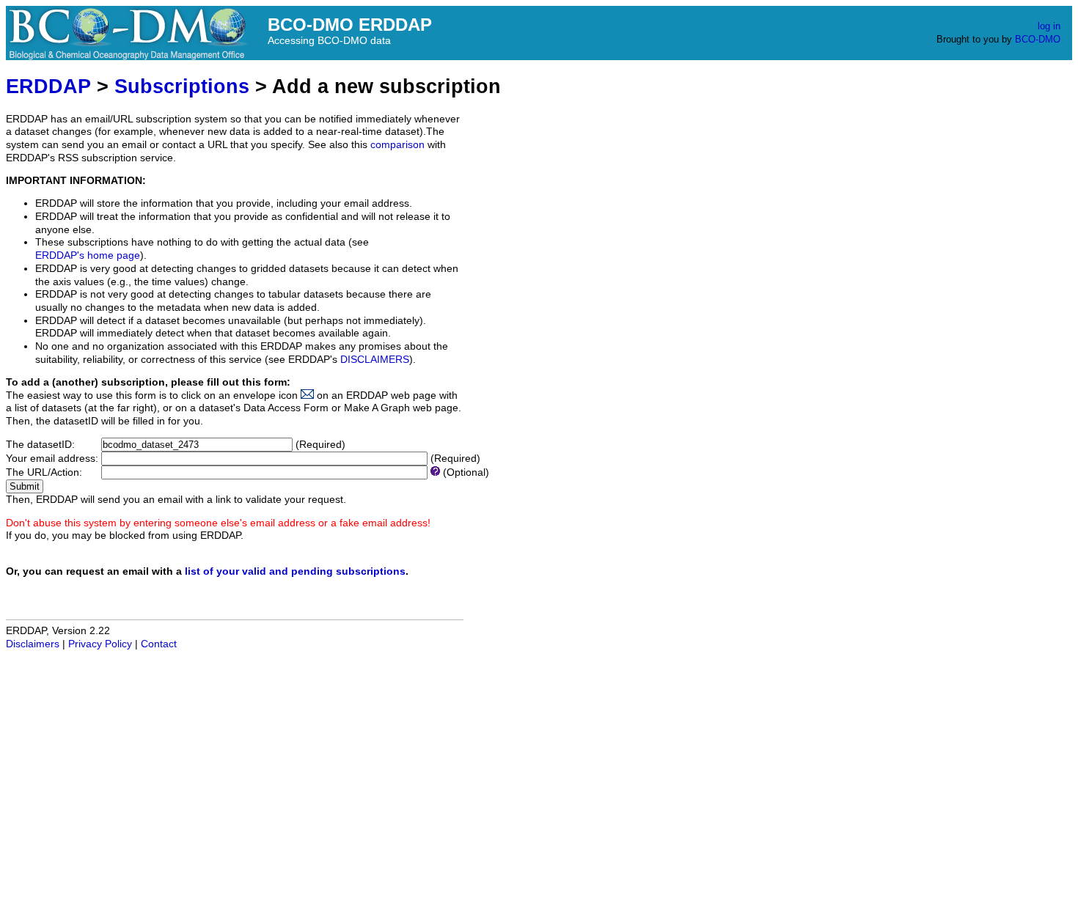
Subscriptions (181, 86)
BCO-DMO (1037, 39)
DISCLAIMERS (374, 359)
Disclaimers (32, 643)
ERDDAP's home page (87, 255)
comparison (397, 144)
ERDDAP (48, 86)
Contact (159, 643)
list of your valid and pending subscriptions (295, 571)
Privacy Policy (100, 643)
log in (1049, 26)
